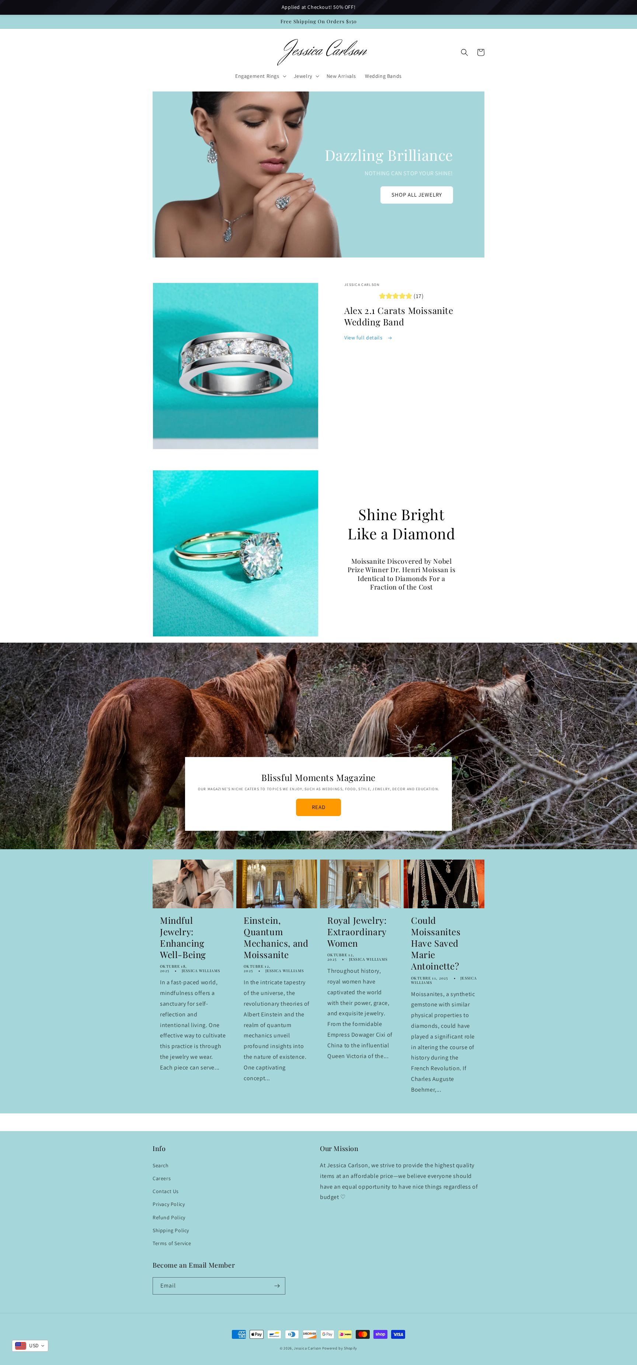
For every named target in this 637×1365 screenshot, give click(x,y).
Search (161, 1165)
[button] (260, 76)
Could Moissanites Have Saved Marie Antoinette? (436, 943)
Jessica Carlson (307, 1348)
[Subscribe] (277, 1286)
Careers (162, 1178)
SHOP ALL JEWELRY (416, 194)
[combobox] (30, 1346)
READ (319, 807)
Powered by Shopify (340, 1348)
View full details (364, 337)
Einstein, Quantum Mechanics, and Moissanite (276, 938)
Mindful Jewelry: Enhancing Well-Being (183, 938)
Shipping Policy (171, 1230)
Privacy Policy (169, 1204)
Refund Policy (169, 1217)
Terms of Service (172, 1243)
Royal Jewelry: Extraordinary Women (356, 932)
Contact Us (166, 1191)
